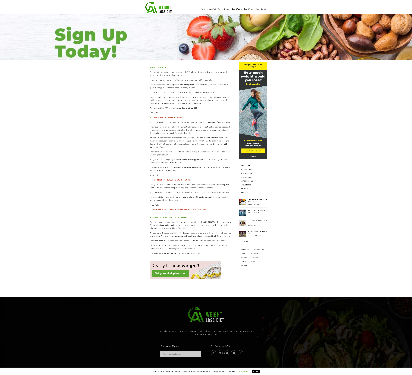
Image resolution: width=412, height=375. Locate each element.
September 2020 (247, 181)
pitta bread (254, 253)
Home (203, 9)
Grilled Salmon (259, 249)
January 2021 (246, 165)
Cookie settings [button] (243, 371)
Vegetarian (244, 265)
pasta (243, 253)
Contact (264, 9)
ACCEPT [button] (256, 371)
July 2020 (244, 189)
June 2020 (244, 193)
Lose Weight (249, 9)
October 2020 (246, 177)
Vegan (253, 261)
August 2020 (246, 185)
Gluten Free (245, 249)
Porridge (244, 257)
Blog (257, 9)
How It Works (237, 9)
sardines (255, 257)
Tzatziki (243, 261)
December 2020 (246, 169)
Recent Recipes (223, 9)
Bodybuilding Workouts (257, 232)
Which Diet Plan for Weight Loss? (257, 200)
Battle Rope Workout (257, 210)
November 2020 (247, 173)
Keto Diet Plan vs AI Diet (257, 222)
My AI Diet (212, 9)
